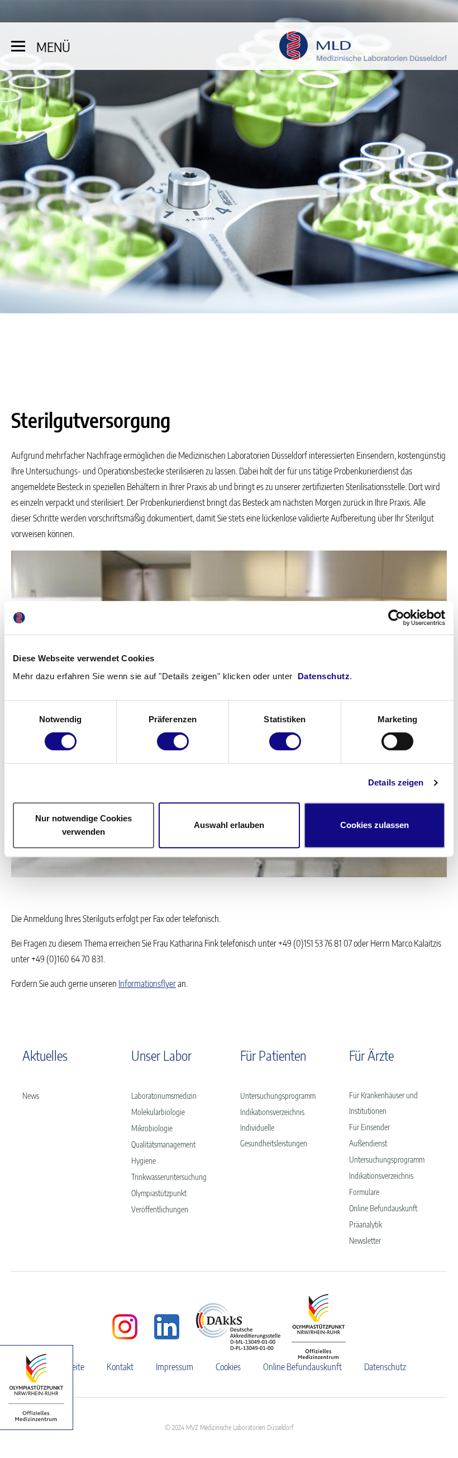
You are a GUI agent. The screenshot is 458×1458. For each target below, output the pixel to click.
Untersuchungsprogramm (278, 1095)
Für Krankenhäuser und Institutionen (383, 1103)
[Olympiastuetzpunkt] (36, 1387)
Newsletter (365, 1240)
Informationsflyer (147, 983)
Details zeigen (395, 782)
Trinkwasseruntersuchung (169, 1177)
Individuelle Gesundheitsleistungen (273, 1135)
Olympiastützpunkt (159, 1193)
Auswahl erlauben (229, 825)
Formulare (364, 1192)
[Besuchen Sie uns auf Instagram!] (124, 1326)
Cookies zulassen (374, 825)
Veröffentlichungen (159, 1209)
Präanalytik (365, 1224)
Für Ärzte (371, 1055)
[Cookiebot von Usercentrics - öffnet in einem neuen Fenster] (396, 617)
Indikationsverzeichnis (272, 1112)
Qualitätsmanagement (163, 1144)
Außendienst (368, 1143)
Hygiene (143, 1160)
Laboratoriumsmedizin (164, 1095)
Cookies (228, 1366)
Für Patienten (273, 1055)
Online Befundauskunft (383, 1208)
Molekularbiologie (158, 1112)
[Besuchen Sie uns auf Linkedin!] (166, 1326)
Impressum (174, 1366)
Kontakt (120, 1366)
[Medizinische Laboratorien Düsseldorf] (363, 46)
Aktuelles (45, 1055)
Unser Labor (161, 1055)
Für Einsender (369, 1127)
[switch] (173, 741)
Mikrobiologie (152, 1128)
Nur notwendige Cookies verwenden (83, 824)
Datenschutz (324, 676)
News (30, 1095)
